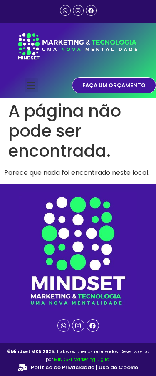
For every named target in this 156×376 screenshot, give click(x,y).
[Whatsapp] (65, 10)
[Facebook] (91, 10)
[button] (31, 85)
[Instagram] (78, 10)
